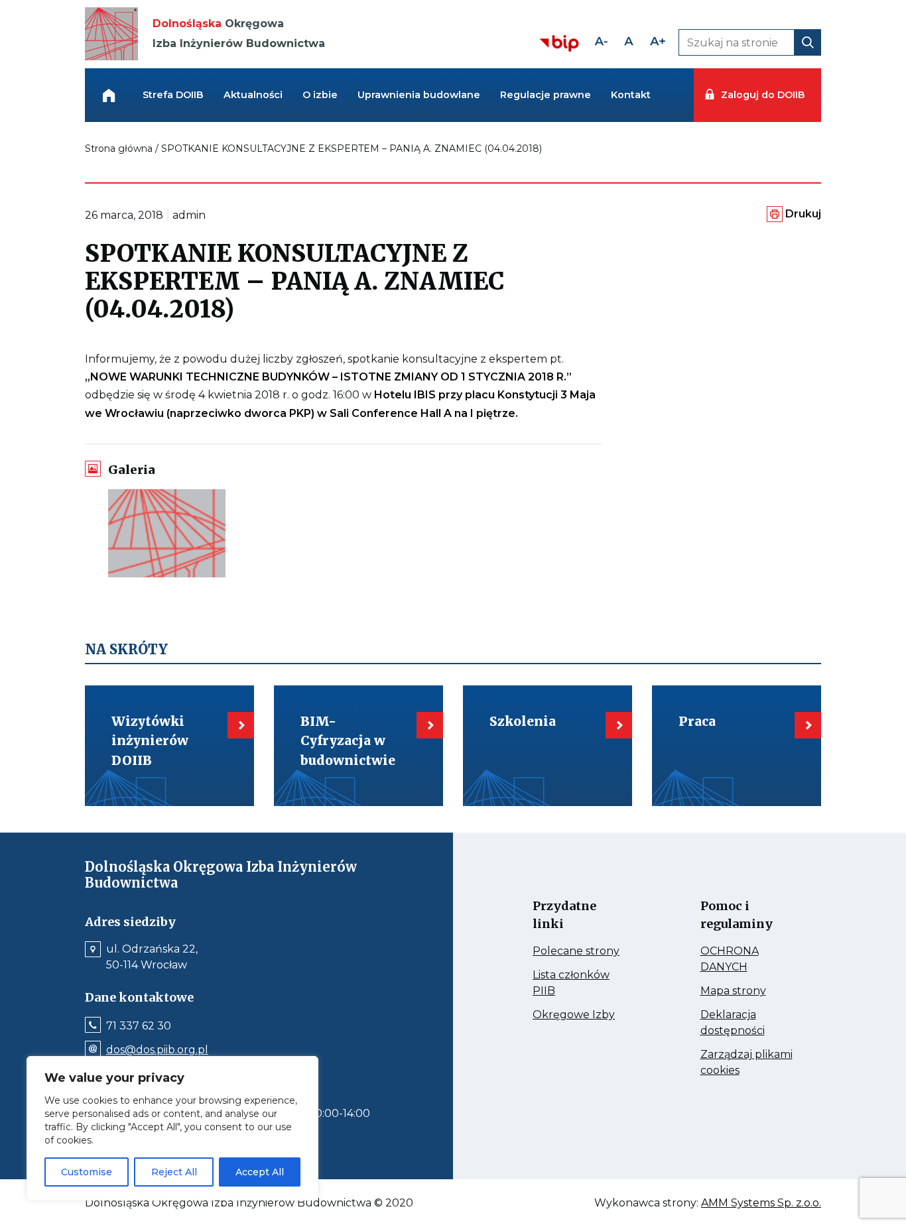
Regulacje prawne (545, 95)
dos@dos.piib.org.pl (157, 1050)
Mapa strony (747, 991)
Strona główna (119, 148)
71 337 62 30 (138, 1026)
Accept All (259, 1172)
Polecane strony (580, 951)
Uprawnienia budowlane (418, 95)
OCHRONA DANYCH (747, 960)
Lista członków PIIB (571, 983)
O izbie (320, 95)
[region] (172, 1128)
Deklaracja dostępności (747, 1023)
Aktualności (253, 95)
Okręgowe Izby (580, 1015)
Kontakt (631, 95)
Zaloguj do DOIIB (762, 95)
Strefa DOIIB (173, 95)
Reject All (174, 1172)
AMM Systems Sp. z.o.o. (761, 1203)
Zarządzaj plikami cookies (746, 1063)
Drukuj (803, 213)
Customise (86, 1172)
